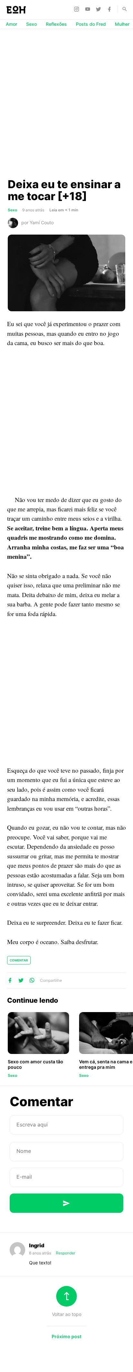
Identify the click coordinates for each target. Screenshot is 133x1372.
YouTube (88, 9)
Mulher (122, 24)
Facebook (110, 9)
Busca (122, 9)
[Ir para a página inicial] (16, 9)
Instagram (77, 9)
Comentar (19, 960)
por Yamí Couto (37, 222)
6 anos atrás (40, 1253)
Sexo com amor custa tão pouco (35, 1064)
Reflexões (56, 24)
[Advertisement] (66, 103)
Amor (11, 24)
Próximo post (66, 1336)
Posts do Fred (91, 24)
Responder (65, 1253)
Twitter (99, 9)
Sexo (31, 24)
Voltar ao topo (66, 1314)
